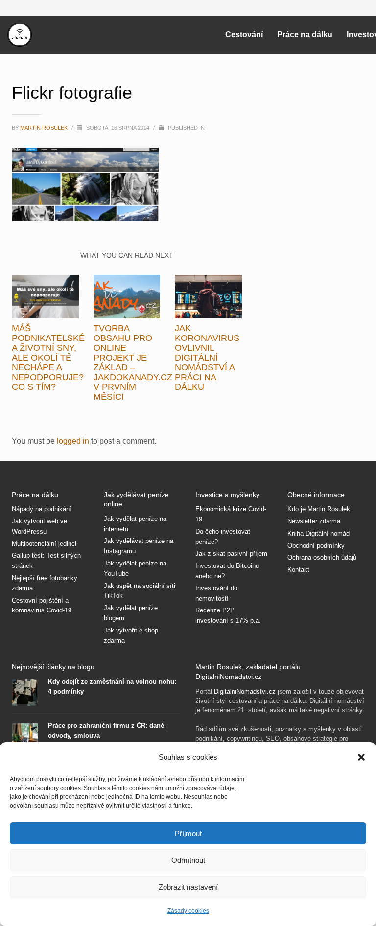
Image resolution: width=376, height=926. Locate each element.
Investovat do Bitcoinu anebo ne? (227, 571)
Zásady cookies (188, 910)
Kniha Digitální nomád (318, 533)
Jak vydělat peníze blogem (131, 613)
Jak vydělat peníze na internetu (135, 524)
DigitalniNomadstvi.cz (245, 691)
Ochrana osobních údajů (321, 557)
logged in (74, 441)
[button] (361, 757)
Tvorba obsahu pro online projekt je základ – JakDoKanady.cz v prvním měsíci (133, 362)
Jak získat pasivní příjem (231, 553)
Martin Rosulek (44, 128)
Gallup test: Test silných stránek (46, 560)
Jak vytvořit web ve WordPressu (39, 526)
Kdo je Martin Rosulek (318, 509)
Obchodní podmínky (316, 545)
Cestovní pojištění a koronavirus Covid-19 (41, 605)
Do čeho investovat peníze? (222, 536)
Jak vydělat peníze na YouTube (135, 568)
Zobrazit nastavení (188, 887)
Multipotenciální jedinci (44, 543)
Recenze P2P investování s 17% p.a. (228, 615)
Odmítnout (188, 860)
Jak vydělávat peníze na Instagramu (138, 546)
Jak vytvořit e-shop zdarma (131, 635)
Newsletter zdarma (313, 521)
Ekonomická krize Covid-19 (230, 514)
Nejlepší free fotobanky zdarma (44, 583)
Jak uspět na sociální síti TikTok (139, 591)
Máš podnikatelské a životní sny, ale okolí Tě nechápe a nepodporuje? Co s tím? (48, 357)
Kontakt (298, 569)
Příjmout (188, 833)
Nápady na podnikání (41, 509)
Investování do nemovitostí (216, 593)
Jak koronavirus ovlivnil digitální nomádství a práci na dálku (207, 357)
